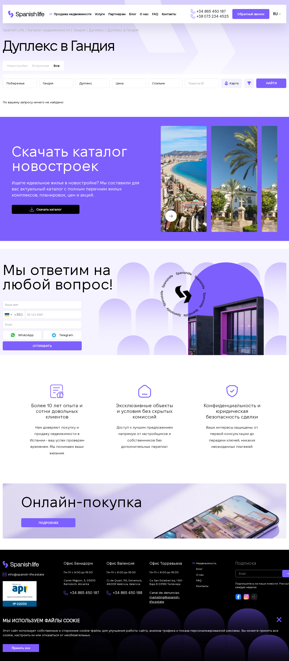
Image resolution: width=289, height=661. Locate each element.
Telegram (66, 335)
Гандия (79, 30)
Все (57, 65)
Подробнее (48, 523)
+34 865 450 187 (211, 11)
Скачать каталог (49, 209)
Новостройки (17, 65)
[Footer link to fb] (238, 597)
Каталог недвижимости (49, 30)
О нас (144, 14)
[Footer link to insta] (246, 597)
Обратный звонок (250, 14)
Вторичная (40, 65)
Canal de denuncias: (164, 597)
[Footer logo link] (21, 564)
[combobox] (14, 315)
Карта (234, 83)
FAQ (155, 14)
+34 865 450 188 (127, 593)
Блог (132, 14)
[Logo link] (26, 14)
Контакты (169, 14)
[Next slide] (171, 216)
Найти (271, 83)
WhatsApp (26, 335)
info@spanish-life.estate (26, 574)
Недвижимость (206, 563)
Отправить (42, 346)
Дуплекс (96, 30)
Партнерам (117, 14)
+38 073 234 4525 (212, 16)
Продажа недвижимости (72, 14)
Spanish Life (13, 30)
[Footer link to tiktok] (254, 597)
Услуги (100, 14)
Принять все (21, 648)
